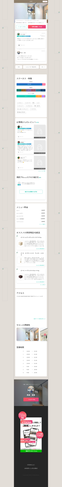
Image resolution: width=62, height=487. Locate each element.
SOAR (31, 1)
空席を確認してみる (37, 26)
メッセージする (22, 26)
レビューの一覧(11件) (31, 67)
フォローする (31, 399)
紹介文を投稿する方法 (31, 191)
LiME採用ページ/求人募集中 (31, 468)
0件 (40, 177)
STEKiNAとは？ (31, 464)
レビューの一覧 (41, 171)
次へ (43, 67)
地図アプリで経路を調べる (39, 318)
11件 (37, 122)
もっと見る (42, 284)
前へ (19, 67)
